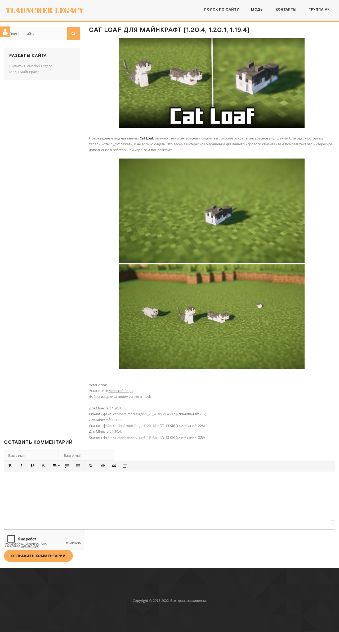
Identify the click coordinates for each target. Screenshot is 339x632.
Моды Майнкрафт (24, 71)
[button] (10, 466)
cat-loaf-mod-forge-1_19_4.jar (136, 437)
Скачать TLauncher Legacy (30, 66)
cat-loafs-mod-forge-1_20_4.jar (136, 414)
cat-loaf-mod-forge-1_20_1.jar (136, 425)
